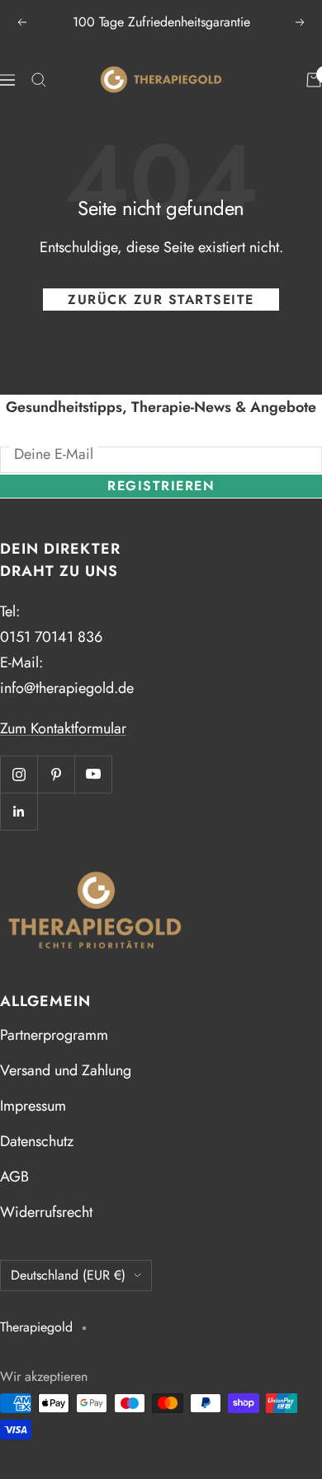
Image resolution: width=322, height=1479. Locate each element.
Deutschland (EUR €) (68, 1275)
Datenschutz (36, 1141)
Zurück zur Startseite (161, 299)
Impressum (33, 1105)
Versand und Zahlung (65, 1070)
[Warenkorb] (313, 80)
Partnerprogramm (54, 1035)
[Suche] (38, 80)
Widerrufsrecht (46, 1212)
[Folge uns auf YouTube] (92, 774)
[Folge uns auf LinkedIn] (18, 811)
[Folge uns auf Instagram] (18, 774)
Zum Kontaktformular (63, 728)
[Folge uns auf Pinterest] (55, 774)
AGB (14, 1176)
